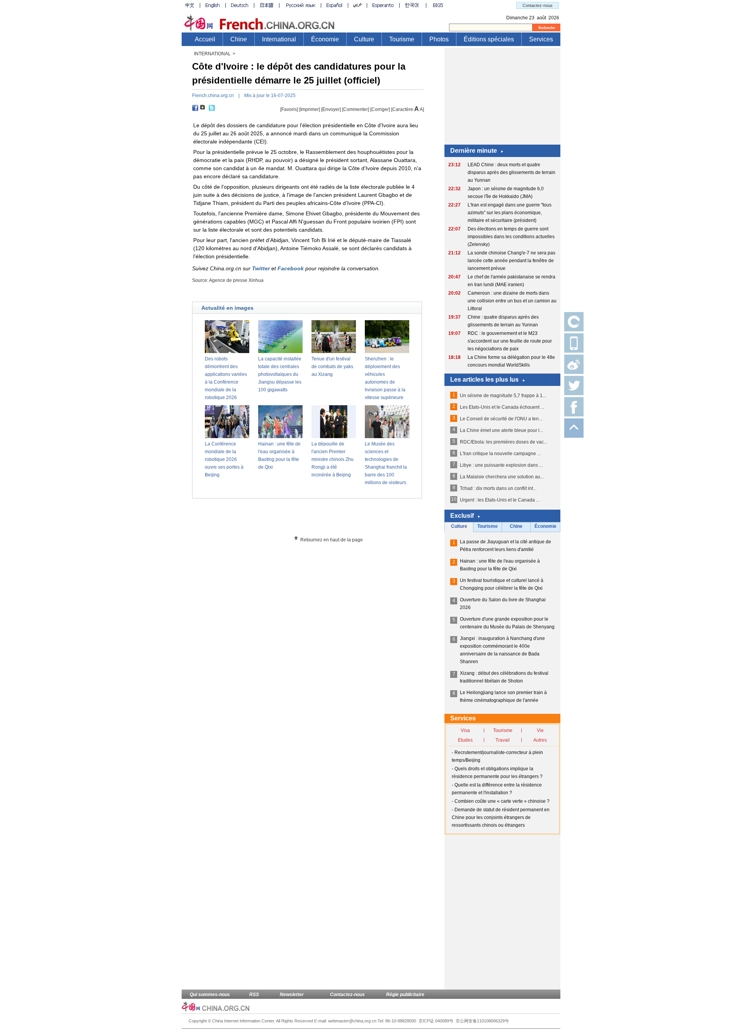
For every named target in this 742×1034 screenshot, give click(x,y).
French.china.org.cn (213, 95)
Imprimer (309, 109)
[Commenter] (355, 109)
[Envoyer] (331, 109)
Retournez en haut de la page (331, 540)
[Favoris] (289, 109)
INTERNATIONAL (212, 53)
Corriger (380, 109)
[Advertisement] (321, 519)
